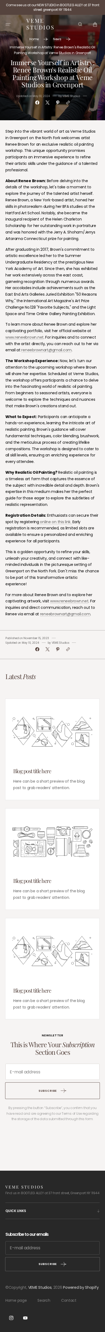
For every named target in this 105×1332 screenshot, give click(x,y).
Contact (68, 1300)
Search (43, 1300)
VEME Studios (40, 1287)
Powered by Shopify (81, 1287)
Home (34, 39)
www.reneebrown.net (24, 337)
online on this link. (55, 522)
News (57, 39)
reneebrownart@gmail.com (46, 350)
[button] (8, 24)
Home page (16, 1300)
